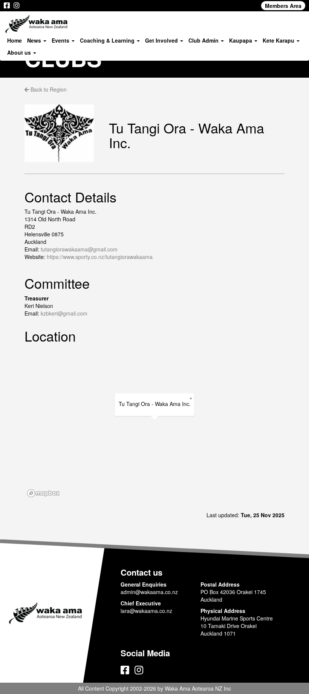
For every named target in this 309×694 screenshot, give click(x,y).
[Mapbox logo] (43, 493)
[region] (154, 424)
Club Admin (204, 40)
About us (19, 52)
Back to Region (48, 89)
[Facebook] (7, 5)
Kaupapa (241, 40)
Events (61, 40)
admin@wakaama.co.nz (149, 592)
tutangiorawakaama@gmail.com (79, 249)
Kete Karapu (279, 40)
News (35, 40)
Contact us (141, 572)
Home (14, 40)
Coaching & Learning (108, 40)
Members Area (283, 5)
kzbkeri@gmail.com (64, 313)
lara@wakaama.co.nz (146, 610)
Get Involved (162, 40)
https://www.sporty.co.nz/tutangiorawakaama (100, 256)
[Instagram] (17, 5)
